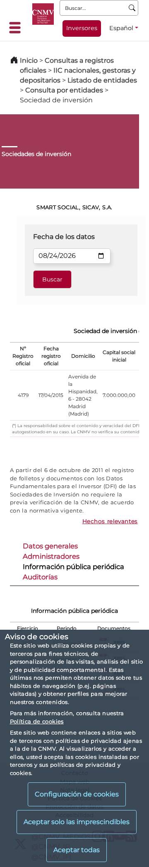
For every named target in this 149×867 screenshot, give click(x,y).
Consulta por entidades (64, 90)
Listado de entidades (102, 80)
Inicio (29, 60)
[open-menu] (17, 27)
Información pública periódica (73, 566)
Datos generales (50, 546)
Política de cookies (37, 721)
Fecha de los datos (64, 237)
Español (121, 28)
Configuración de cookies (77, 794)
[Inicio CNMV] (43, 14)
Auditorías (40, 577)
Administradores (51, 556)
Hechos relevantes (110, 521)
